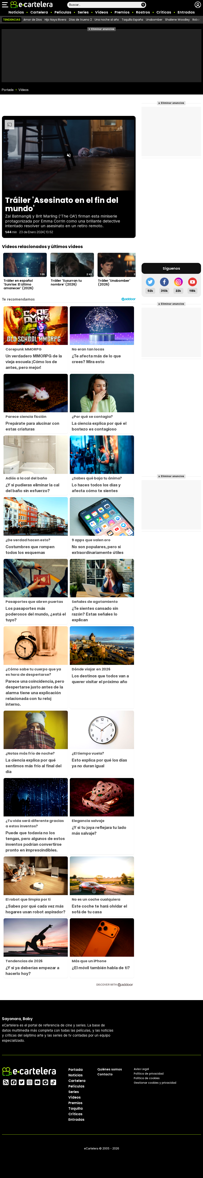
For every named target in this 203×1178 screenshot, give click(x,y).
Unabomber (154, 20)
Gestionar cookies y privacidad (155, 1083)
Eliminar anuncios (102, 29)
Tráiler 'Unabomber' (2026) (114, 282)
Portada (7, 90)
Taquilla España (132, 20)
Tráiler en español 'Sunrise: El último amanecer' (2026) (19, 284)
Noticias (16, 12)
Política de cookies (147, 1078)
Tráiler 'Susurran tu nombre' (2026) (66, 282)
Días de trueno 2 (80, 20)
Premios (122, 12)
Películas (63, 12)
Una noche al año (107, 20)
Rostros (143, 12)
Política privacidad (149, 1074)
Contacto (105, 1074)
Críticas (163, 12)
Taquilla (75, 1108)
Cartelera (39, 12)
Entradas (186, 12)
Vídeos (101, 12)
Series (83, 12)
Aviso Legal (141, 1069)
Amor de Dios (32, 20)
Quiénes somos (109, 1069)
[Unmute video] (68, 155)
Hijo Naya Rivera (55, 20)
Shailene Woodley (177, 20)
